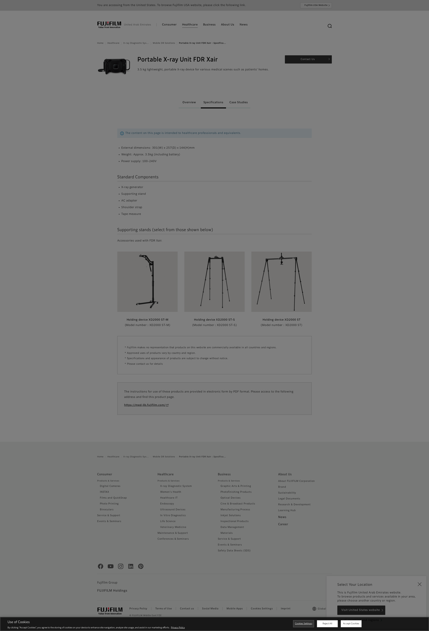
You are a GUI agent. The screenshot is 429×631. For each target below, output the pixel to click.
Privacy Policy (178, 627)
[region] (214, 624)
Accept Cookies (351, 623)
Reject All (327, 623)
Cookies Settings (303, 623)
